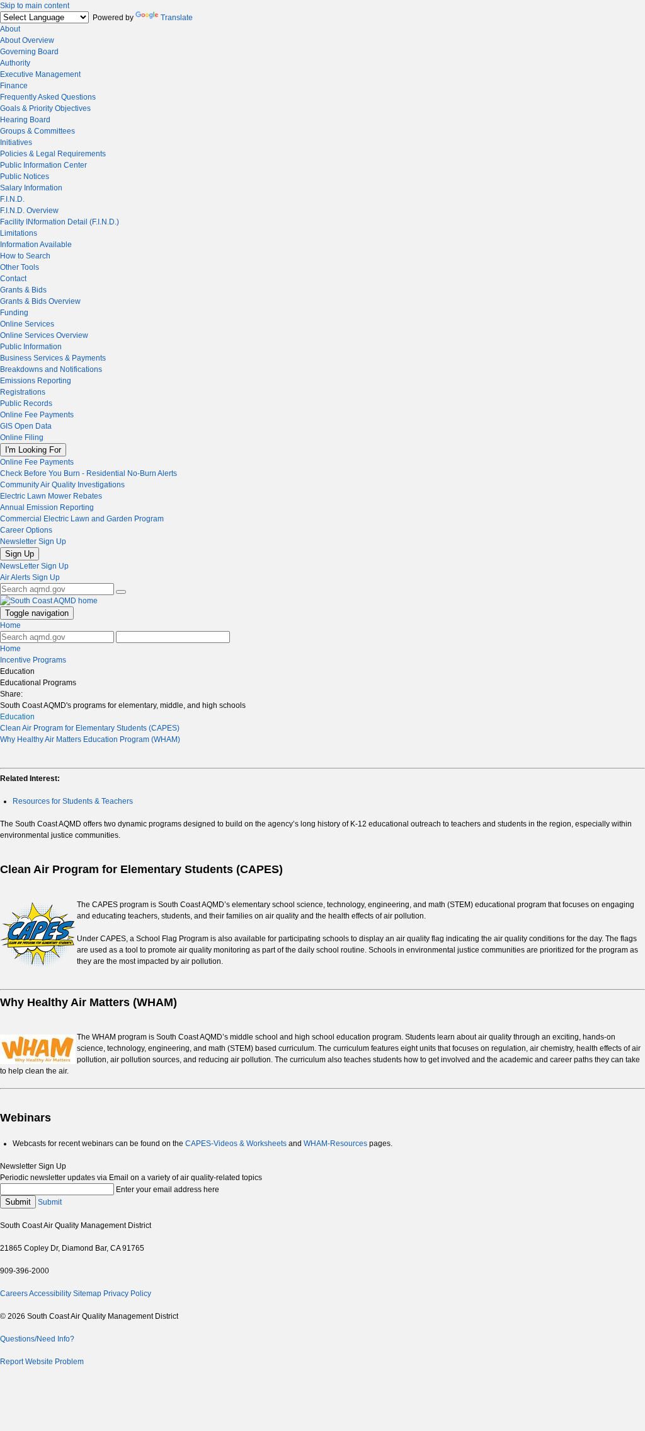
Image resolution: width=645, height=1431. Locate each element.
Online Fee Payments (37, 414)
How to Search (25, 256)
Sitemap (87, 1293)
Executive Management (40, 74)
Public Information (31, 346)
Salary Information (31, 187)
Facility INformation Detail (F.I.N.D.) (59, 221)
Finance (14, 85)
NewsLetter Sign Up (34, 566)
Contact (13, 278)
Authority (15, 63)
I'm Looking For (33, 450)
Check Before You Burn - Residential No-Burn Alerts (88, 473)
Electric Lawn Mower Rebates (51, 496)
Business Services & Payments (53, 358)
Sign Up (19, 554)
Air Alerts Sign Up (30, 577)
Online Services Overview (44, 335)
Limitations (18, 233)
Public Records (26, 403)
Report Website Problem (42, 1361)
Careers (14, 1293)
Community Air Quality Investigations (62, 484)
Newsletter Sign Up (33, 541)
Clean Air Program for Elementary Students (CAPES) (90, 728)
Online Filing (21, 437)
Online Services (27, 324)
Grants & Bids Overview (40, 301)
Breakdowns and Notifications (51, 369)
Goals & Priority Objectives (45, 108)
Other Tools (19, 267)
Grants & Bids (23, 290)
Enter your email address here (167, 1189)
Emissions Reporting (35, 380)
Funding (14, 312)
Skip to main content (34, 5)
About (10, 29)
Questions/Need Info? (37, 1339)
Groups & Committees (37, 131)
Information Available (36, 244)
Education (17, 716)
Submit (18, 1202)
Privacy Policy (127, 1293)
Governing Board (29, 51)
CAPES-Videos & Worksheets (236, 1143)
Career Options (26, 530)
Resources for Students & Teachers (73, 801)
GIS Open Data (26, 426)
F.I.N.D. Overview (29, 210)
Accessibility (50, 1293)
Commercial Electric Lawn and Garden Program (82, 518)
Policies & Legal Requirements (53, 153)
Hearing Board (25, 119)
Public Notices (24, 176)
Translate (177, 17)
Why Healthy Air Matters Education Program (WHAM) (90, 739)
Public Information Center (43, 165)
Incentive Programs (33, 660)
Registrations (22, 392)
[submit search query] (121, 592)
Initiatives (16, 142)
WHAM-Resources (335, 1143)
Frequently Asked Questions (48, 97)
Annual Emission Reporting (47, 507)
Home (10, 625)
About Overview (27, 40)
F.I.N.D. (12, 199)
